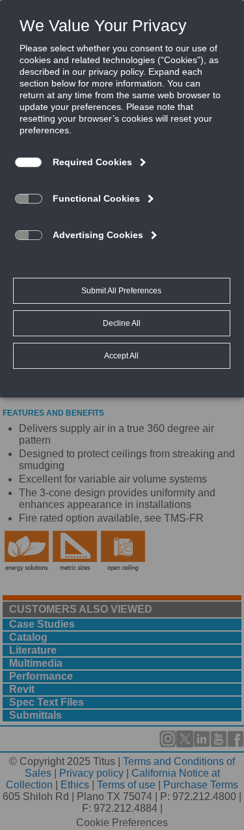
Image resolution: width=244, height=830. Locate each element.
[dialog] (122, 198)
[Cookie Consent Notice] (122, 199)
